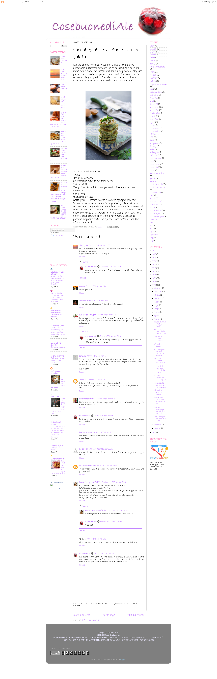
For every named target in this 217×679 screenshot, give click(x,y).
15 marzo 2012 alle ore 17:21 (105, 399)
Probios (152, 170)
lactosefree (154, 119)
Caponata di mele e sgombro (58, 316)
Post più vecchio (135, 615)
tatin (151, 222)
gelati (152, 101)
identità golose (155, 113)
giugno (157, 309)
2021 (154, 254)
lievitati (152, 125)
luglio (156, 305)
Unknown (83, 380)
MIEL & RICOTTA (57, 396)
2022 (154, 251)
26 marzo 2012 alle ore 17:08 (103, 432)
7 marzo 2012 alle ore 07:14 (97, 356)
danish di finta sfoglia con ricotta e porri (160, 377)
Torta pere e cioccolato (64, 59)
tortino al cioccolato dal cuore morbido (160, 331)
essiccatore (154, 95)
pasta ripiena (154, 152)
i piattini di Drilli (57, 446)
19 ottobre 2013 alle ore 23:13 (111, 521)
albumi (152, 46)
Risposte (85, 262)
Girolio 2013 (154, 104)
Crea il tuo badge (55, 488)
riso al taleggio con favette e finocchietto (160, 418)
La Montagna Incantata (56, 372)
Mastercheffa (56, 293)
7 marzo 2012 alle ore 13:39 (110, 266)
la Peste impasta (85, 449)
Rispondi (82, 257)
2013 (154, 281)
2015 (154, 275)
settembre (158, 298)
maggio (157, 312)
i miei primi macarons (64, 87)
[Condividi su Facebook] (116, 227)
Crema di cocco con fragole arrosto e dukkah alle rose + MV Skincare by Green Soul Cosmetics (58, 431)
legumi (152, 122)
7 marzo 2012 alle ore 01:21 (106, 315)
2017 (154, 268)
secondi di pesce (155, 213)
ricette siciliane (155, 192)
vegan (152, 231)
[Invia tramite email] (108, 227)
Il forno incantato (57, 356)
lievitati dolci (154, 128)
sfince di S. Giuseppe (158, 345)
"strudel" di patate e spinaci (158, 392)
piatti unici (153, 155)
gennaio (157, 428)
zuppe (152, 240)
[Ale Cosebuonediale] (51, 485)
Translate (59, 235)
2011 (154, 432)
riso (151, 195)
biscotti (152, 58)
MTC (151, 137)
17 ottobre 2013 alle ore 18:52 (95, 539)
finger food (154, 98)
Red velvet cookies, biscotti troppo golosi (57, 360)
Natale (152, 140)
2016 (154, 271)
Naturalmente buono (56, 423)
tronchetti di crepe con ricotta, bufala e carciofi (160, 369)
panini (152, 149)
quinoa (152, 178)
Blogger (123, 659)
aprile (156, 315)
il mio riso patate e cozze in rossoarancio (64, 74)
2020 (154, 257)
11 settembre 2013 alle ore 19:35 (114, 482)
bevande (153, 55)
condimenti (154, 78)
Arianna (82, 286)
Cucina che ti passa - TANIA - (90, 482)
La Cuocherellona (85, 465)
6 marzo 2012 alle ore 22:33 (99, 245)
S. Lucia (152, 198)
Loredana (82, 356)
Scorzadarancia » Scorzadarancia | (57, 312)
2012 (154, 285)
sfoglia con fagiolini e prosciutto (158, 338)
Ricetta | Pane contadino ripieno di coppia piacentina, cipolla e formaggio (58, 331)
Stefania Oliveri (85, 300)
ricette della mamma (158, 187)
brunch (152, 61)
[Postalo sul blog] (111, 227)
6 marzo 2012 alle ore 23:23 (102, 300)
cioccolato (153, 75)
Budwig (152, 64)
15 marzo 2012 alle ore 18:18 (104, 415)
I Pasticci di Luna (57, 326)
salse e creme (155, 204)
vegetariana (154, 234)
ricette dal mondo (156, 184)
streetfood (153, 219)
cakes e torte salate (157, 67)
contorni (153, 81)
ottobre (157, 295)
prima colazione (155, 158)
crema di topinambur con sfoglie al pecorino (159, 410)
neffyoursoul (154, 143)
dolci (151, 89)
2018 (154, 264)
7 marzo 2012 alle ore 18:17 (97, 380)
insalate (153, 116)
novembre (158, 291)
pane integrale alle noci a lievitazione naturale (159, 352)
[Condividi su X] (113, 227)
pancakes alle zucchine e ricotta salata (160, 385)
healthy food (154, 110)
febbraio (157, 425)
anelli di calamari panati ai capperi (160, 324)
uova (151, 228)
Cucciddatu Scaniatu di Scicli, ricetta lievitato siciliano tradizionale (58, 298)
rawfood (153, 181)
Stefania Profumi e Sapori (57, 273)
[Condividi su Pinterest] (118, 227)
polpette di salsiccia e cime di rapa (159, 361)
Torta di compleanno (58, 347)
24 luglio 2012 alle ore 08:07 (103, 449)
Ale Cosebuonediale (56, 482)
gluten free (154, 107)
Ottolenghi (153, 146)
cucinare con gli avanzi (158, 84)
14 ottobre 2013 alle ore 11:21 (118, 510)
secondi (152, 207)
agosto (157, 302)
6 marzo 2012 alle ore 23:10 (96, 286)
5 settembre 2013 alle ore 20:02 (105, 465)
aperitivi (152, 52)
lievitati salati (154, 131)
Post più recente (81, 615)
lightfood (153, 134)
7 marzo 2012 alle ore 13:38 (110, 336)
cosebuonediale (90, 266)
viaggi (152, 237)
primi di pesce (155, 164)
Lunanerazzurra (85, 432)
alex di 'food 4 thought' (87, 315)
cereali (152, 72)
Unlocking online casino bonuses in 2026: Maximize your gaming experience (57, 280)
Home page (109, 615)
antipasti (153, 49)
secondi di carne (155, 210)
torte (151, 225)
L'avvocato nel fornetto (56, 344)
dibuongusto (83, 245)
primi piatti (154, 167)
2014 (154, 278)
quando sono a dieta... (157, 173)
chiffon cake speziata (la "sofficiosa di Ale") (159, 400)
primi (152, 161)
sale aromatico (155, 201)
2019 (154, 261)
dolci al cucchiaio (156, 92)
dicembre (158, 288)
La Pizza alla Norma (55, 449)
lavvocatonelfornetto (86, 399)
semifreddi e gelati (157, 216)
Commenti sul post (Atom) (90, 620)
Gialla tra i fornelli (57, 459)
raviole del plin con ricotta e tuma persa (64, 102)
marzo (157, 319)
